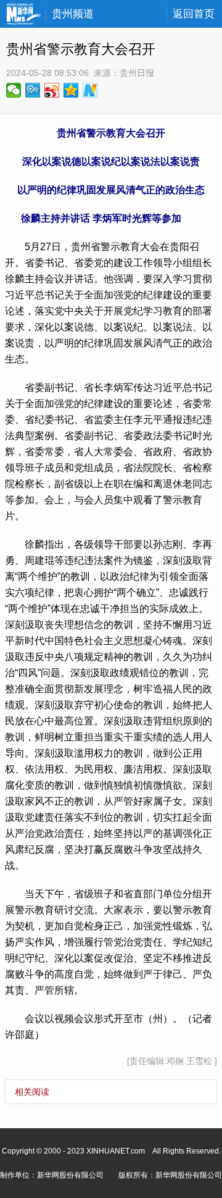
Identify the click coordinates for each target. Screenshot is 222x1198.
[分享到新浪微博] (52, 90)
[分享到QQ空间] (71, 90)
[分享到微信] (14, 90)
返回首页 (194, 14)
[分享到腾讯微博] (33, 90)
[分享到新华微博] (90, 90)
